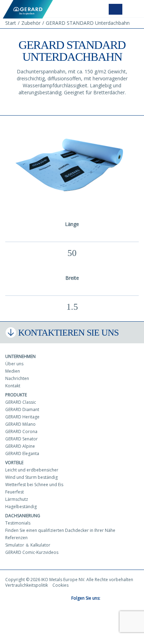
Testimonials (17, 523)
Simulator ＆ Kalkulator (27, 545)
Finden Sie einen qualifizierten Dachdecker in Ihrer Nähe (60, 530)
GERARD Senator (21, 439)
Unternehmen (20, 356)
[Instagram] (126, 598)
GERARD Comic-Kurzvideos (31, 552)
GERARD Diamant (22, 409)
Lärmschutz (16, 499)
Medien (12, 371)
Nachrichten (17, 378)
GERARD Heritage (22, 417)
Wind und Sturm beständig (31, 477)
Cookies (60, 585)
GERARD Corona (21, 431)
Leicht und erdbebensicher (31, 470)
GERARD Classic (20, 402)
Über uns (14, 364)
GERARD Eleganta (22, 453)
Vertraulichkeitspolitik (26, 585)
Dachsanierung (22, 516)
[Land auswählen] (115, 9)
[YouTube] (117, 598)
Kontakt (12, 386)
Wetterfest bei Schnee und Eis (34, 485)
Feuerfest (14, 492)
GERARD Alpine (20, 446)
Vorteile (14, 463)
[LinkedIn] (135, 598)
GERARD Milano (20, 424)
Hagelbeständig (21, 507)
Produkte (16, 395)
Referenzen (16, 538)
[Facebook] (107, 598)
